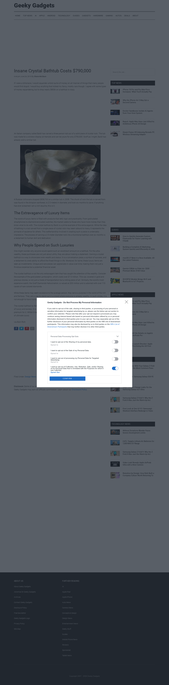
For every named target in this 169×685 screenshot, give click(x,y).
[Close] (127, 302)
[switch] (115, 341)
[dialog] (84, 342)
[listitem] (84, 336)
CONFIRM (67, 378)
